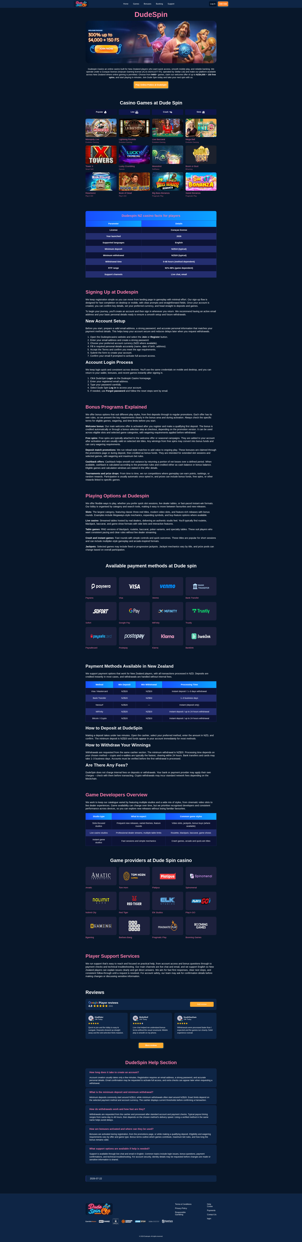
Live (132, 112)
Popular (99, 112)
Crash (165, 112)
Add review (202, 1004)
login (209, 1219)
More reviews (151, 1045)
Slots (199, 112)
